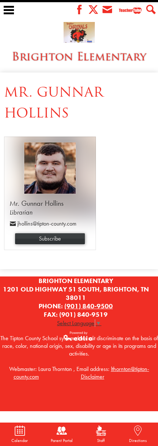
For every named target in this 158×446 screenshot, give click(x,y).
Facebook (79, 9)
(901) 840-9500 (88, 306)
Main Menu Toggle (9, 10)
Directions (138, 440)
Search (151, 9)
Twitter (93, 9)
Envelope (107, 9)
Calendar (19, 440)
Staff (101, 440)
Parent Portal (62, 440)
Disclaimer (92, 376)
